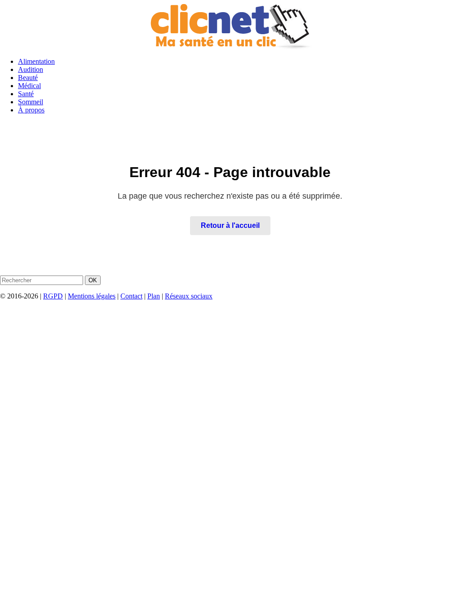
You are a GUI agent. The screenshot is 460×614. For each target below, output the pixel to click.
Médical (29, 85)
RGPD (53, 296)
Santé (26, 94)
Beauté (28, 77)
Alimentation (36, 61)
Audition (30, 69)
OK (92, 280)
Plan (153, 296)
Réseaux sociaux (188, 296)
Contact (131, 296)
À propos (31, 110)
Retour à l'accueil (230, 225)
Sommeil (30, 102)
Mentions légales (91, 296)
